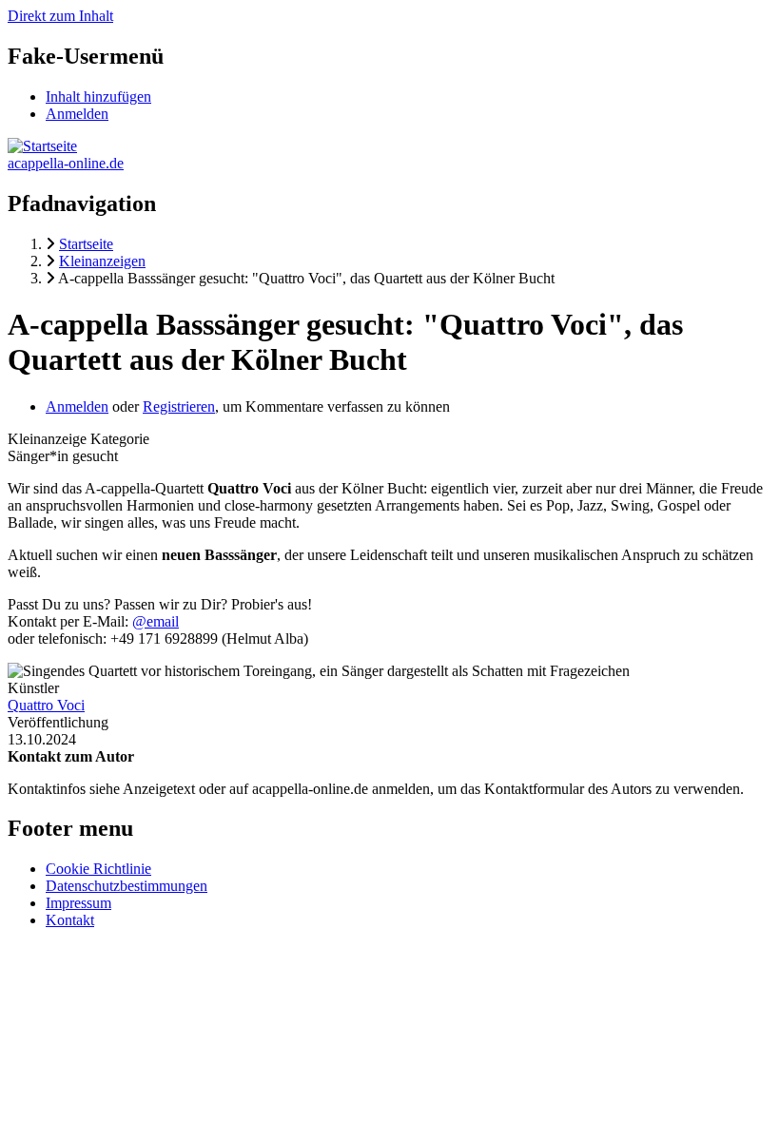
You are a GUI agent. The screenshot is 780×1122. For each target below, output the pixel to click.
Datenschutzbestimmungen (126, 886)
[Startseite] (42, 146)
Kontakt (70, 920)
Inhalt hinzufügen (98, 96)
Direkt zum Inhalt (60, 16)
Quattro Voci (46, 705)
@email (155, 621)
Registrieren (179, 406)
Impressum (78, 903)
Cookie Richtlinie (98, 869)
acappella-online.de (66, 163)
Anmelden (77, 114)
